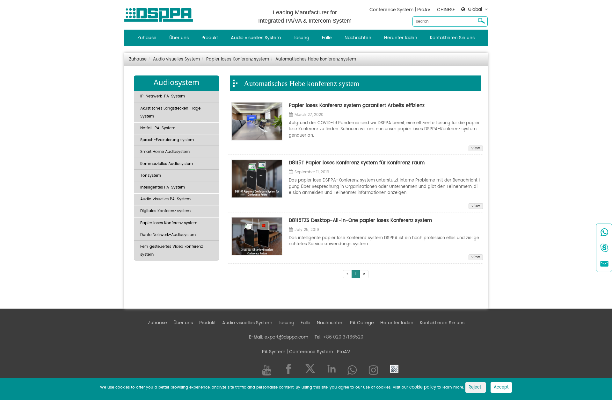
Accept (501, 387)
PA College (362, 322)
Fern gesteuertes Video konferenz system (171, 251)
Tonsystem (150, 176)
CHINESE (446, 9)
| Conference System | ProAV (317, 351)
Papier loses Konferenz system (237, 59)
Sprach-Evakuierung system (167, 140)
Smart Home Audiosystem (165, 152)
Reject (476, 387)
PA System (273, 351)
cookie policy (422, 387)
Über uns (179, 37)
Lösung (301, 37)
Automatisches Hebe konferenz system (315, 59)
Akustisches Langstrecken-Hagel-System (172, 112)
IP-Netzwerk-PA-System (162, 96)
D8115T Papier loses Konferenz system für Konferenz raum (357, 163)
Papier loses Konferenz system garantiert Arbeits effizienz (357, 105)
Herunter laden (400, 37)
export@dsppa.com (286, 337)
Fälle (327, 37)
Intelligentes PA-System (162, 187)
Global (475, 9)
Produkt (209, 37)
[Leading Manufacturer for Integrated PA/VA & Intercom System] (161, 13)
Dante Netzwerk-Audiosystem (168, 235)
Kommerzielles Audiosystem (166, 164)
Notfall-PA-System (157, 128)
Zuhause (147, 37)
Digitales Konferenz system (165, 211)
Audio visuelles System (256, 37)
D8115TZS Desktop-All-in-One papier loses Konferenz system (360, 220)
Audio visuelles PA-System (165, 199)
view (475, 148)
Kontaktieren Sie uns (452, 37)
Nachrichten (358, 37)
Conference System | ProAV (400, 9)
